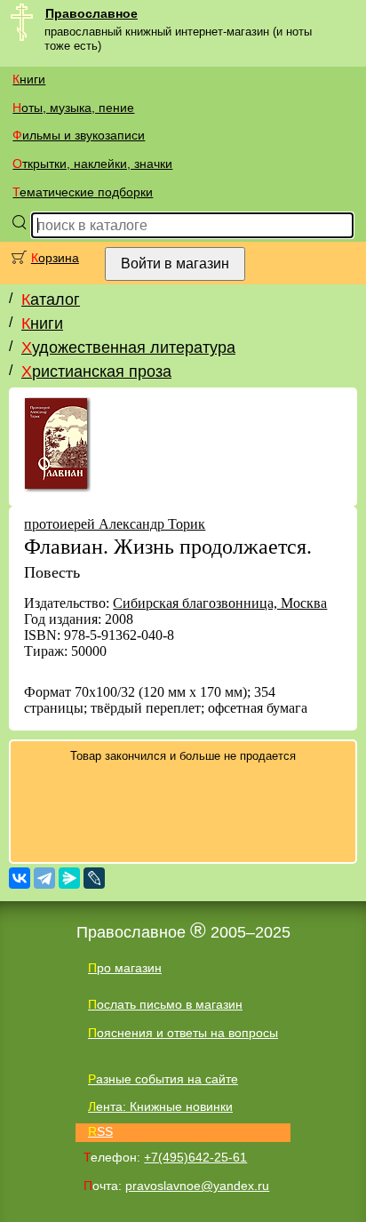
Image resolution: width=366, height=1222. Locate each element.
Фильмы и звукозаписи (78, 135)
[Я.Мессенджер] (69, 878)
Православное (91, 13)
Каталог (50, 299)
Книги (28, 79)
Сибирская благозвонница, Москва (220, 603)
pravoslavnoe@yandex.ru (197, 1185)
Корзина (55, 258)
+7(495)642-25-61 (195, 1157)
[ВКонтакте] (19, 878)
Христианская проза (96, 371)
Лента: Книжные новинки (160, 1106)
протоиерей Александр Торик (114, 523)
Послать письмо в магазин (165, 1004)
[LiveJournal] (94, 878)
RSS (100, 1131)
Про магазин (125, 968)
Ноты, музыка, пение (73, 107)
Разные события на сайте (163, 1079)
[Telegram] (44, 878)
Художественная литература (128, 347)
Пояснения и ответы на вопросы (183, 1033)
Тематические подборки (82, 192)
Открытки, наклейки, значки (92, 163)
